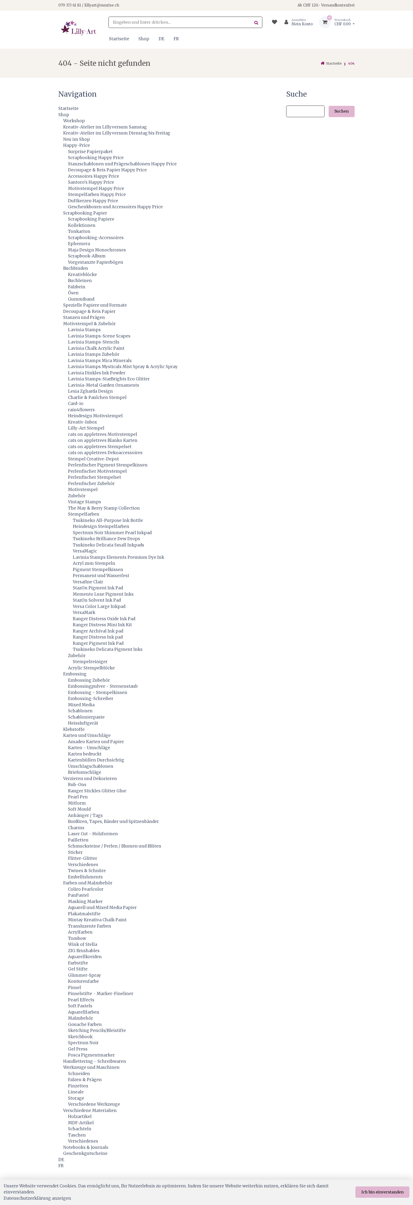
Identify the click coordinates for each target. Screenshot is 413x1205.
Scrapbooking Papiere (91, 219)
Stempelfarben (83, 514)
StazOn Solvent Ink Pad (97, 600)
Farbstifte (78, 963)
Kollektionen (81, 225)
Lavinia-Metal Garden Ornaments (103, 385)
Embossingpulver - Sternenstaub (103, 686)
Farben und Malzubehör (87, 883)
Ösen (73, 293)
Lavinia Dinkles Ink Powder (96, 373)
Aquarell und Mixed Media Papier (102, 907)
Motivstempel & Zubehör (89, 323)
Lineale (76, 1092)
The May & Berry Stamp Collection (104, 508)
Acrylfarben (80, 932)
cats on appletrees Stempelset (99, 446)
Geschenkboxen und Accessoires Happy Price (115, 206)
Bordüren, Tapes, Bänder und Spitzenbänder (113, 821)
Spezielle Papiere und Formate (95, 305)
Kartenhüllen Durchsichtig (96, 760)
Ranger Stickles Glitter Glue (97, 791)
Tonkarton (79, 231)
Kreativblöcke (82, 274)
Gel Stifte (78, 969)
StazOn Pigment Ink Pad (98, 588)
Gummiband (81, 299)
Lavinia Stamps (84, 329)
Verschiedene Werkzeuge (94, 1104)
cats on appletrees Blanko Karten (102, 440)
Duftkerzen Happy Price (93, 200)
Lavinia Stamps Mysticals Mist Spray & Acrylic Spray (123, 366)
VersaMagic (85, 551)
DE (161, 38)
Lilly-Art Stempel (86, 428)
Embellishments (85, 877)
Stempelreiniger (90, 661)
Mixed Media (81, 704)
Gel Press (78, 1049)
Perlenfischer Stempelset (94, 477)
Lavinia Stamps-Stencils (93, 342)
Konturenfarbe (83, 981)
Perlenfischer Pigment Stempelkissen (108, 465)
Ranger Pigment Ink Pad (98, 643)
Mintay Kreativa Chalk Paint (97, 919)
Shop (143, 38)
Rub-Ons (77, 784)
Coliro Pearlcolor (85, 889)
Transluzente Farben (89, 926)
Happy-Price (76, 145)
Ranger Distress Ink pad (98, 637)
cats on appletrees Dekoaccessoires (105, 452)
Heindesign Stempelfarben (101, 526)
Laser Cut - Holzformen (93, 833)
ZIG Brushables (84, 950)
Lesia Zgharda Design (90, 391)
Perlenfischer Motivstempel (97, 471)
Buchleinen (80, 280)
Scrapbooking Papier (85, 213)
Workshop (74, 120)
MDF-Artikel (81, 1122)
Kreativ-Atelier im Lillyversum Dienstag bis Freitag (116, 133)
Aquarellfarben (83, 1012)
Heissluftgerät (83, 723)
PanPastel (78, 895)
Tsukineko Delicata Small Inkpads (108, 545)
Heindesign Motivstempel (95, 415)
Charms (76, 827)
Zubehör (77, 495)
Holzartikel (80, 1116)
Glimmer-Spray (84, 975)
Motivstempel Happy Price (96, 188)
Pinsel (74, 987)
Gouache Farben (85, 1024)
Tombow (77, 938)
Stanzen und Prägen (84, 317)
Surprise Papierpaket (90, 151)
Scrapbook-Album (87, 256)
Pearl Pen (78, 797)
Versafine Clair (88, 582)
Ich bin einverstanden (382, 1192)
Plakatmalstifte (84, 913)
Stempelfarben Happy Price (97, 194)
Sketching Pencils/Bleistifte (97, 1030)
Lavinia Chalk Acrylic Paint (96, 348)
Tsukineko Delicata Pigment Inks (107, 649)
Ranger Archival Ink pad (98, 631)
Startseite (119, 38)
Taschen (77, 1135)
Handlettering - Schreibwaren (94, 1061)
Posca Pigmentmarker (91, 1055)
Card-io (75, 403)
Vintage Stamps (84, 502)
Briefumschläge (84, 772)
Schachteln (79, 1128)
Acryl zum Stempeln (94, 563)
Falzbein (76, 286)
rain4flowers (81, 409)
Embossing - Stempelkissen (97, 692)
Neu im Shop (76, 139)
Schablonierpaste (86, 717)
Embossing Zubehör (89, 680)
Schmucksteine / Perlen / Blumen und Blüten (114, 846)
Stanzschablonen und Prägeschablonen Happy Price (122, 164)
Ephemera (79, 243)
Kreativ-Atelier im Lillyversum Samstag (105, 127)
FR (176, 38)
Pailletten (78, 840)
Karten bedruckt (85, 754)
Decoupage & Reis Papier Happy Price (107, 170)
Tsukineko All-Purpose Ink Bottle (108, 520)
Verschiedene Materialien (90, 1110)
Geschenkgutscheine (85, 1153)
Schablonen (80, 711)
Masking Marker (85, 901)
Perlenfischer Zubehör (91, 483)
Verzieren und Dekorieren (90, 778)
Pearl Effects (81, 1000)
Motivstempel (83, 489)
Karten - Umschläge (89, 747)
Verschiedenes (83, 864)
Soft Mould (79, 809)
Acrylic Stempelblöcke (91, 668)
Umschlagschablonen (90, 766)
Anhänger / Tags (85, 815)
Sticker (75, 852)
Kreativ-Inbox (82, 422)
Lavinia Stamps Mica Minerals (100, 360)
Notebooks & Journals (85, 1147)
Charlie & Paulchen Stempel (97, 397)
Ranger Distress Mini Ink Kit (102, 624)
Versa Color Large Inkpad (99, 606)
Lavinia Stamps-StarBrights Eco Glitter (109, 379)
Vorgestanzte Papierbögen (95, 262)
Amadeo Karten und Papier (96, 741)
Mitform (77, 803)
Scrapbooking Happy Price (96, 157)
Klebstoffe (74, 729)
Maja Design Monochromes (97, 250)
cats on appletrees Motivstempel (102, 434)
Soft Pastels (80, 1006)
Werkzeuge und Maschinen (91, 1067)
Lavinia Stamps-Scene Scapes (99, 336)
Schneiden (79, 1073)
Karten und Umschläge (87, 735)
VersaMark (84, 612)
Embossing (75, 674)
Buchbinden (75, 268)
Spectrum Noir (83, 1042)
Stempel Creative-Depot (93, 459)
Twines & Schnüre (87, 870)
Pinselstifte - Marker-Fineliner (100, 993)
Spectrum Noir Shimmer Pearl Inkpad (112, 532)
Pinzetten (78, 1086)
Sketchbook (80, 1036)
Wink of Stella (82, 944)
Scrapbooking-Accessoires (96, 237)
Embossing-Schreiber (90, 698)
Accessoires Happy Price (93, 176)
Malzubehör (80, 1018)
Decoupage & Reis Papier (89, 311)
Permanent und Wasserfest (101, 575)
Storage (76, 1098)
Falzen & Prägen (85, 1079)
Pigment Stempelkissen (98, 569)
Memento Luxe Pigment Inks (103, 594)
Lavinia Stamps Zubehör (93, 354)
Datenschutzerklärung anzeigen (37, 1198)
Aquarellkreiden (85, 956)
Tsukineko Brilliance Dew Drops (106, 538)
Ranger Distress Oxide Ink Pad (104, 618)
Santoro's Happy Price (91, 182)
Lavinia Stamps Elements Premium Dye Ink (118, 557)
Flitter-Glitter (82, 858)
